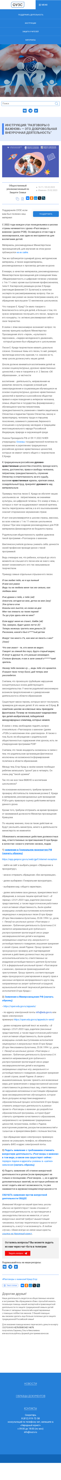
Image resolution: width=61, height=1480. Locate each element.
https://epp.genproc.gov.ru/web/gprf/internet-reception (29, 859)
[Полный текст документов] (22, 199)
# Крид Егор (31, 1279)
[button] (43, 5)
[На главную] (18, 4)
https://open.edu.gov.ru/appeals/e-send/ (34, 1019)
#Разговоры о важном (13, 1279)
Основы (20, 441)
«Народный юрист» (30, 1425)
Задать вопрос (16, 1253)
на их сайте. (22, 252)
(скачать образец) (24, 1165)
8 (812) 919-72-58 (30, 1418)
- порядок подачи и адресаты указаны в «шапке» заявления (27, 1161)
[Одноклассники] (31, 198)
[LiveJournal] (43, 198)
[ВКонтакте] (27, 198)
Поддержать (45, 214)
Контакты (30, 1408)
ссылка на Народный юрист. (17, 1233)
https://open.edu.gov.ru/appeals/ (20, 1006)
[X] (39, 198)
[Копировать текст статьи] (17, 199)
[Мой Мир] (35, 198)
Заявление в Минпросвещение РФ (24, 996)
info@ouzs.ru (30, 1432)
